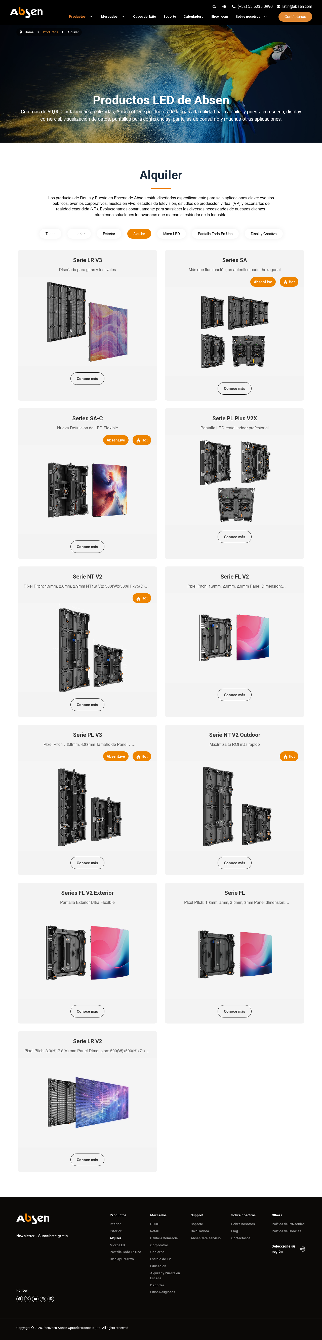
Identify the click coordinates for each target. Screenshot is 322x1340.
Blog (234, 1231)
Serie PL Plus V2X (234, 418)
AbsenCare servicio (206, 1238)
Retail (154, 1231)
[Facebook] (19, 1299)
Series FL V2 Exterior (87, 893)
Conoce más (87, 378)
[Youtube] (35, 1299)
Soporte (197, 1224)
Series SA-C (87, 418)
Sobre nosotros (243, 1224)
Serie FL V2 (234, 576)
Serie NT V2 (87, 576)
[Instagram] (43, 1299)
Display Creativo (264, 233)
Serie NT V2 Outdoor (234, 735)
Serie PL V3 (87, 735)
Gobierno (157, 1252)
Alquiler (139, 233)
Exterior (109, 233)
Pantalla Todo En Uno (215, 233)
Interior (79, 233)
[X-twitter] (27, 1299)
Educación (158, 1266)
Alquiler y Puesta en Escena (165, 1275)
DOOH (154, 1224)
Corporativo (159, 1245)
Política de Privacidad (288, 1224)
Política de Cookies (286, 1231)
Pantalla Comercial (164, 1238)
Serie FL (234, 893)
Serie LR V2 (87, 1041)
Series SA (234, 260)
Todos (50, 233)
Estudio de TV (160, 1259)
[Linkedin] (51, 1299)
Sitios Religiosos (162, 1292)
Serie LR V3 (87, 260)
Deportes (157, 1285)
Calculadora (200, 1231)
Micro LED (171, 233)
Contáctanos (240, 1238)
